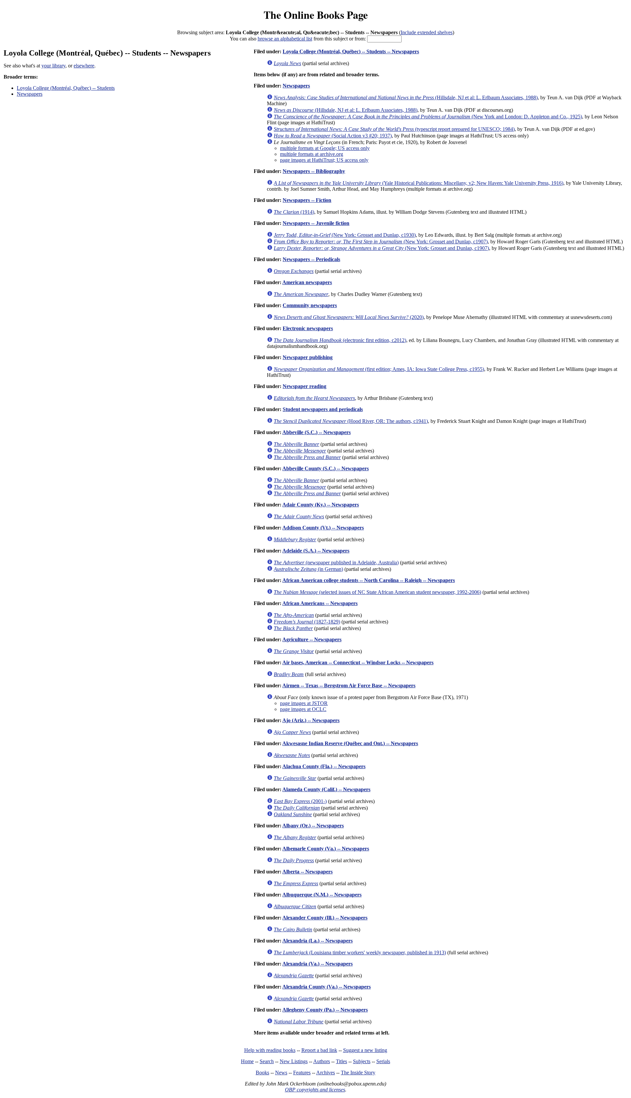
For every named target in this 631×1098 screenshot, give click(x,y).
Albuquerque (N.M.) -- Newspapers (322, 894)
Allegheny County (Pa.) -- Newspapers (325, 1010)
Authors (321, 1061)
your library (53, 65)
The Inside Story (358, 1072)
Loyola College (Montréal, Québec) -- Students (66, 88)
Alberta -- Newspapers (307, 871)
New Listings (294, 1061)
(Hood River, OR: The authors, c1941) (351, 421)
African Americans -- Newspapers (320, 603)
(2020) (349, 317)
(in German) (308, 569)
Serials (383, 1061)
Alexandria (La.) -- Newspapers (317, 940)
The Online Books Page (316, 14)
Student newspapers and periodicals (323, 409)
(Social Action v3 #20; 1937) (333, 135)
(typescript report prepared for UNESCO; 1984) (394, 129)
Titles (341, 1061)
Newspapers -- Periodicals (311, 259)
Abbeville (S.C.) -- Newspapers (316, 432)
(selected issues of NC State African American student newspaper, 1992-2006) (377, 592)
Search (267, 1061)
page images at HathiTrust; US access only (324, 160)
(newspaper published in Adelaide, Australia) (336, 562)
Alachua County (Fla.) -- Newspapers (323, 766)
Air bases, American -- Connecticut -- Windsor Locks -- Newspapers (357, 662)
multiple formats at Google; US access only (325, 148)
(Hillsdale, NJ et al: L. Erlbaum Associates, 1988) (406, 97)
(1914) (294, 212)
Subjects (361, 1061)
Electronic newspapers (308, 328)
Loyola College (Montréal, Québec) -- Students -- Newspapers (351, 51)
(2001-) (300, 801)
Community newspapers (310, 305)
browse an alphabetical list (285, 38)
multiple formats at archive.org (311, 154)
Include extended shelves (427, 32)
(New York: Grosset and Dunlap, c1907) (381, 241)
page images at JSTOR (304, 703)
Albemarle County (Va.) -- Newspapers (325, 848)
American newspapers (307, 282)
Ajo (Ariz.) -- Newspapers (310, 720)
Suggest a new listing (365, 1050)
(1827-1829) (307, 621)
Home (247, 1061)
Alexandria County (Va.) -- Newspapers (326, 986)
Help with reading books (269, 1050)
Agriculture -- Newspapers (311, 639)
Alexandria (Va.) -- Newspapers (317, 963)
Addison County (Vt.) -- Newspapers (323, 527)
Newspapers (29, 94)
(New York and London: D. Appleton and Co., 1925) (428, 116)
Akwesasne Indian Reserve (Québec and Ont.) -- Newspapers (350, 743)
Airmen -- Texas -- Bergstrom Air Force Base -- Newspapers (348, 685)
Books (262, 1072)
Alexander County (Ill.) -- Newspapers (324, 917)
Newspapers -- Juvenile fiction (316, 223)
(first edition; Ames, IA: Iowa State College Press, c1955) (379, 369)
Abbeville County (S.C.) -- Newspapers (325, 468)
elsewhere (84, 65)
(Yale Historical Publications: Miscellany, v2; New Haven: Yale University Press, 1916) (418, 183)
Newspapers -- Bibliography (314, 171)
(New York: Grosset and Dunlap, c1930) (345, 235)
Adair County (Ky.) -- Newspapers (320, 504)
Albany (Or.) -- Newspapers (313, 825)
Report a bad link (319, 1050)
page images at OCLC (303, 709)
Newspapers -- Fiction (307, 200)
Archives (325, 1072)
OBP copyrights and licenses (315, 1089)
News (281, 1072)
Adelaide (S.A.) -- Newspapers (315, 550)
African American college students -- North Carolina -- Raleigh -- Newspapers (368, 580)
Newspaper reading (304, 386)
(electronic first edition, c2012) (340, 340)
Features (302, 1072)
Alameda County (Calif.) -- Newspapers (326, 789)
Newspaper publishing (308, 357)
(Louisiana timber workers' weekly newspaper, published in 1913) (360, 952)
